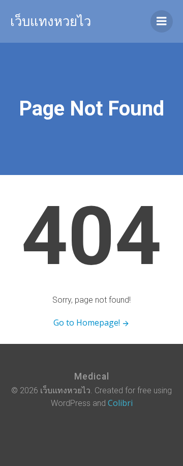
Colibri (120, 403)
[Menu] (161, 21)
